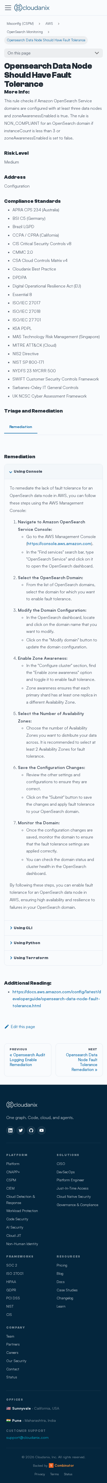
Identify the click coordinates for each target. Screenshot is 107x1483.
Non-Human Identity (22, 1243)
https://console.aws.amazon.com (59, 543)
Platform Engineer (70, 1180)
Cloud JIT (13, 1235)
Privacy (40, 1474)
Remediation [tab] (20, 426)
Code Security (17, 1219)
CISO (61, 1163)
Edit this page (23, 1026)
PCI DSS (13, 1298)
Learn (61, 1306)
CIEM (10, 1188)
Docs (61, 1281)
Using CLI (23, 928)
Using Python (27, 943)
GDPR (11, 1290)
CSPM (11, 1180)
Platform (12, 1163)
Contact (12, 1369)
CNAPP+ (13, 1172)
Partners (13, 1344)
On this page (19, 53)
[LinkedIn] (10, 1130)
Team (10, 1336)
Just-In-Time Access (73, 1188)
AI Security (14, 1227)
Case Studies (67, 1290)
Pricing (62, 1265)
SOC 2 (11, 1265)
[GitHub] (31, 1130)
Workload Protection (22, 1210)
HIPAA (11, 1281)
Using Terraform (31, 958)
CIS (9, 1314)
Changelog (65, 1298)
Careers (12, 1352)
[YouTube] (41, 1130)
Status (11, 1377)
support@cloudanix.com (27, 1437)
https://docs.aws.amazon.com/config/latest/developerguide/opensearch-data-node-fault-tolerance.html (56, 998)
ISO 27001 (14, 1273)
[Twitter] (21, 1130)
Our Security (16, 1360)
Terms (54, 1474)
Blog (60, 1273)
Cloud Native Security (74, 1196)
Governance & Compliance (77, 1204)
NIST (10, 1306)
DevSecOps (66, 1172)
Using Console (28, 471)
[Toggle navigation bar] (8, 8)
